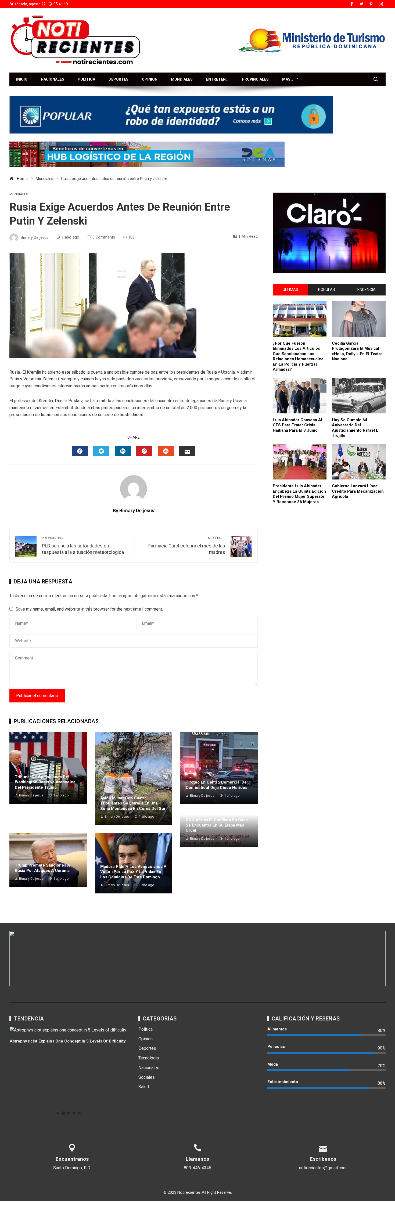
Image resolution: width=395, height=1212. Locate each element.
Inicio (21, 79)
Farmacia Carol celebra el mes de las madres (186, 545)
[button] (57, 1113)
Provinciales (255, 79)
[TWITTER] (101, 451)
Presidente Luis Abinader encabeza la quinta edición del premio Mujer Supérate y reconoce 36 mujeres (299, 494)
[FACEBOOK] (80, 451)
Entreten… (217, 79)
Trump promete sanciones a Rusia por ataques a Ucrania (42, 868)
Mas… (287, 79)
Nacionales (52, 79)
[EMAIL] (187, 451)
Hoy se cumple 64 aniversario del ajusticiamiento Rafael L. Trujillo (355, 427)
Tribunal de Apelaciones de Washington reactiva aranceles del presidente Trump (45, 782)
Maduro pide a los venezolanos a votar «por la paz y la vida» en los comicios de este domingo (133, 871)
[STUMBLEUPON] (166, 451)
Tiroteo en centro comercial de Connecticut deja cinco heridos (216, 785)
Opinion (149, 79)
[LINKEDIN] (123, 451)
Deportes (118, 79)
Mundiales (182, 79)
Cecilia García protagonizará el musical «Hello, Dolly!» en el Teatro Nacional (357, 351)
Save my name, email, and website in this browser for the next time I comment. (89, 609)
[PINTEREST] (144, 451)
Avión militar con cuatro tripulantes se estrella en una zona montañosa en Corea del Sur (133, 803)
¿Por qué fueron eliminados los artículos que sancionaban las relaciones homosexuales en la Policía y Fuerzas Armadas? (298, 356)
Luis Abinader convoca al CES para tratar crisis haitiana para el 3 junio (297, 425)
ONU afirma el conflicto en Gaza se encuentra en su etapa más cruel (217, 825)
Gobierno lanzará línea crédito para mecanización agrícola (358, 491)
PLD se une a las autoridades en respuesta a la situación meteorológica (83, 545)
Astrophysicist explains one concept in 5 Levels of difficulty (68, 1041)
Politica (86, 79)
